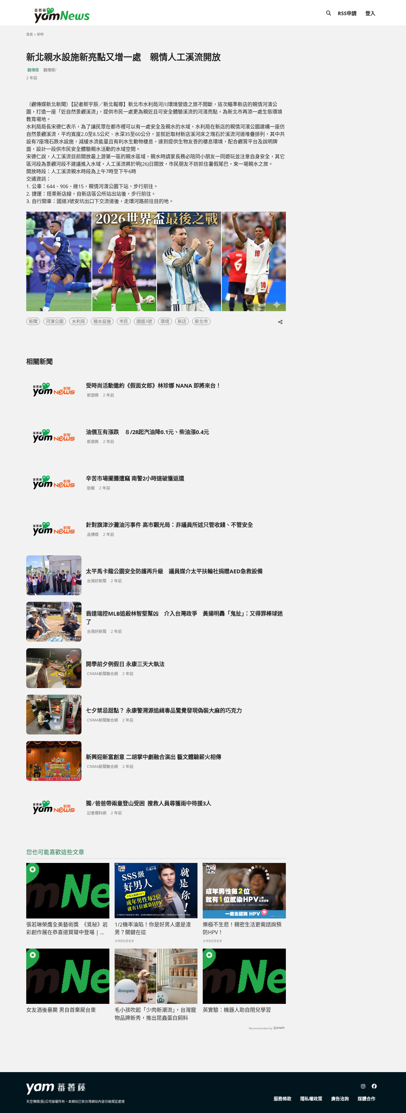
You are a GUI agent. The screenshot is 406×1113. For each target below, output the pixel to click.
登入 (370, 13)
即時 (40, 34)
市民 (123, 321)
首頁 (29, 34)
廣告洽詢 (340, 1099)
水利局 (78, 321)
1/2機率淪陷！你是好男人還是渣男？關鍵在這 (153, 928)
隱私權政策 (311, 1099)
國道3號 (144, 321)
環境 (164, 321)
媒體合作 (366, 1099)
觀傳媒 (33, 69)
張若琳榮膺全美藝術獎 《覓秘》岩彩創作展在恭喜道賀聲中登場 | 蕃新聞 (67, 928)
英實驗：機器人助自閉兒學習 (237, 1010)
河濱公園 (55, 321)
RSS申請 (347, 13)
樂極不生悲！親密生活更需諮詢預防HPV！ (242, 928)
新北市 (201, 321)
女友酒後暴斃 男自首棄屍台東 (61, 1010)
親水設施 (102, 321)
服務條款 (282, 1099)
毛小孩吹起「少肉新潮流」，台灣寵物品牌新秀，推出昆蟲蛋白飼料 (155, 1014)
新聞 (33, 321)
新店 (182, 321)
